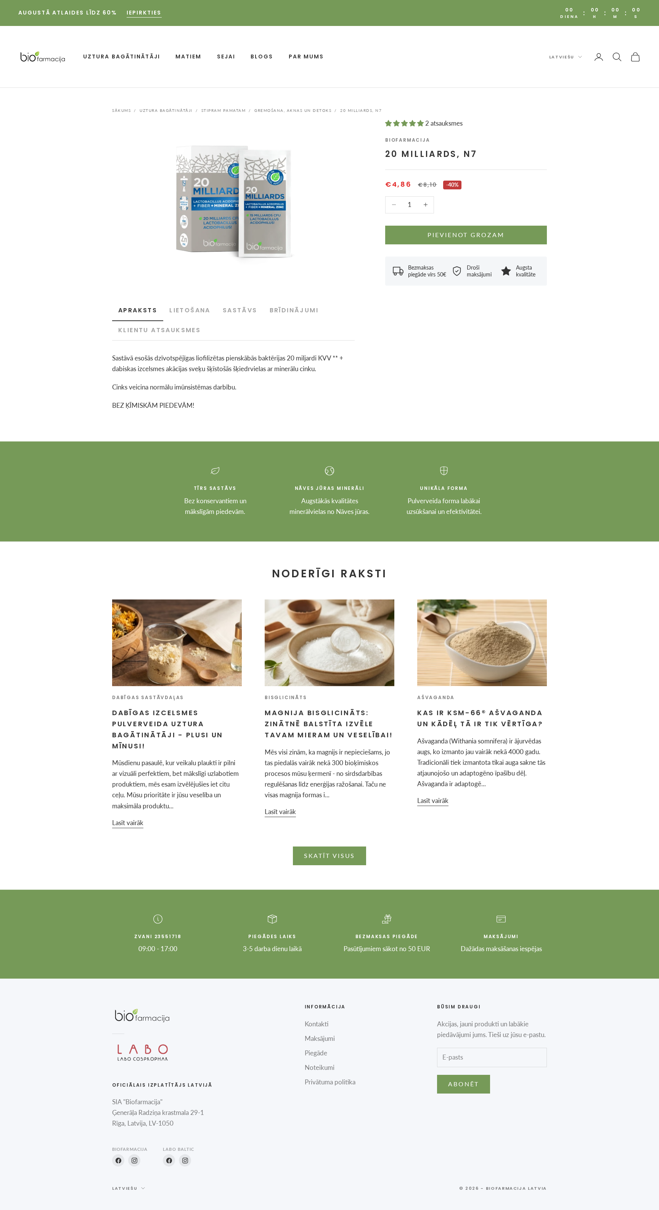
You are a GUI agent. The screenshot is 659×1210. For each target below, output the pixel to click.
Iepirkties (144, 12)
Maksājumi (320, 1038)
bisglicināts (286, 697)
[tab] (190, 311)
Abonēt (463, 1083)
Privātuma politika (330, 1082)
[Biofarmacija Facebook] (118, 1160)
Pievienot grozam (466, 234)
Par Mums (306, 56)
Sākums (121, 110)
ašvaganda (436, 697)
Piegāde (316, 1053)
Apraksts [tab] (137, 310)
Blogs (262, 56)
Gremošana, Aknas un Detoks (292, 110)
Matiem (188, 56)
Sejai (226, 56)
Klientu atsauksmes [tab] (159, 330)
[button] (405, 123)
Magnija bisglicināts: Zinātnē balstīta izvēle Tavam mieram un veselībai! (329, 724)
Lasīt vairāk (127, 823)
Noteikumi (319, 1067)
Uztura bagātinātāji (121, 56)
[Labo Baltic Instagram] (185, 1160)
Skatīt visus (329, 855)
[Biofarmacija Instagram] (134, 1160)
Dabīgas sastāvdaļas (148, 697)
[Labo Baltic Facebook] (169, 1160)
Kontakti (316, 1024)
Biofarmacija (407, 140)
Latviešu (561, 57)
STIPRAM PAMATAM (223, 110)
